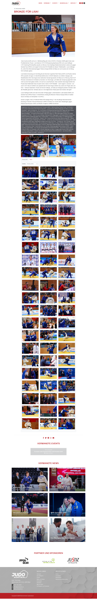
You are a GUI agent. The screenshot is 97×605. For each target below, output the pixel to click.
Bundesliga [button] (64, 3)
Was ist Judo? (40, 584)
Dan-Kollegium (40, 575)
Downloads (39, 581)
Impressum (58, 575)
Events (38, 577)
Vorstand (39, 574)
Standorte (39, 582)
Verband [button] (47, 3)
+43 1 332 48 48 (17, 585)
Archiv (57, 574)
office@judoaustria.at (19, 587)
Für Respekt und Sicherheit (43, 586)
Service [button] (73, 3)
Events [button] (54, 3)
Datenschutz (58, 577)
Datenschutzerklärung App (62, 579)
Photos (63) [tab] (24, 159)
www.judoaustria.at (18, 589)
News (40, 3)
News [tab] (31, 159)
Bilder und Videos (41, 579)
